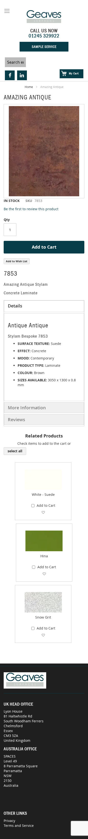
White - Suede (43, 494)
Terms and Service (19, 825)
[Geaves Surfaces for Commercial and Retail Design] (44, 17)
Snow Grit (43, 617)
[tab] (44, 306)
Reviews (16, 419)
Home (29, 87)
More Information (27, 408)
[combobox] (15, 62)
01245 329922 (44, 35)
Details (15, 306)
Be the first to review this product (31, 209)
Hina (44, 556)
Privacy (9, 820)
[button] (43, 512)
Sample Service (44, 47)
